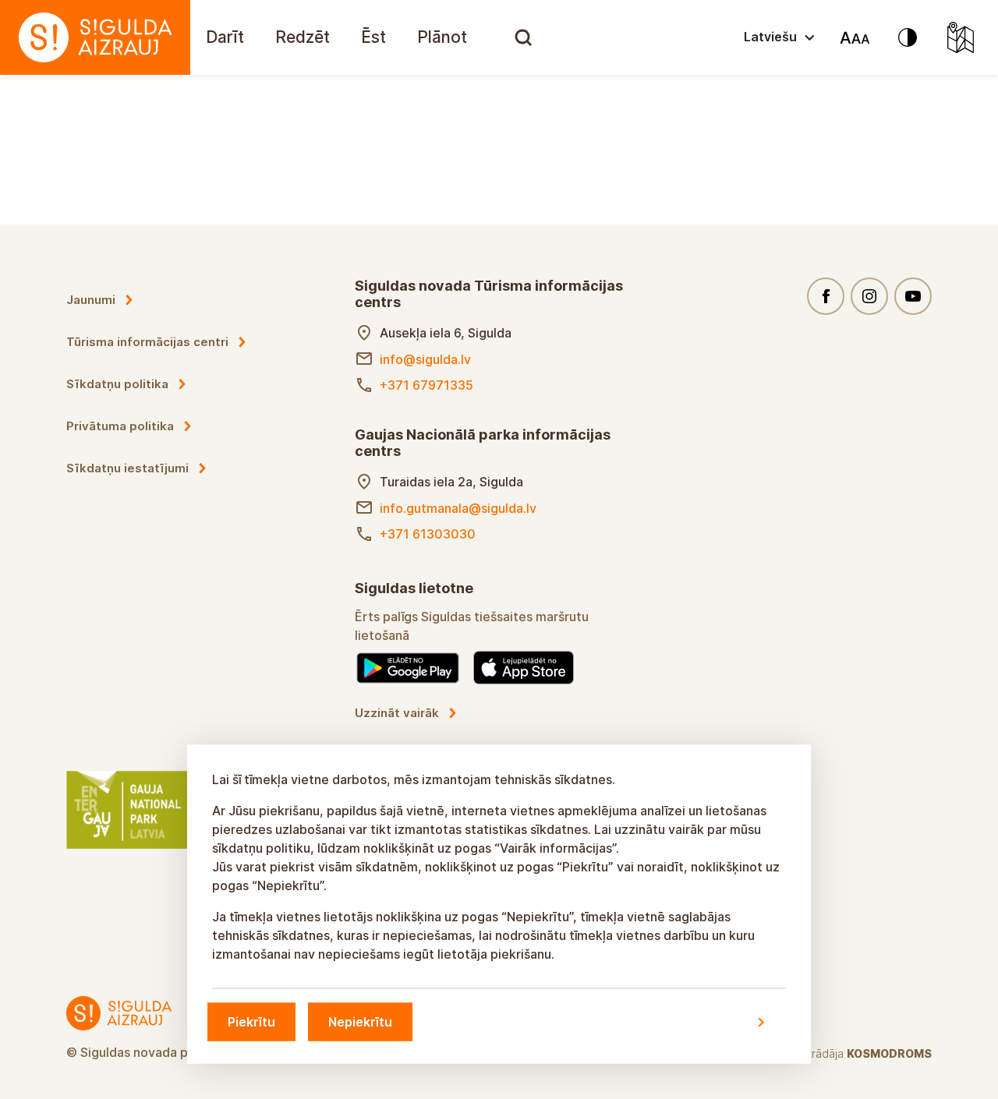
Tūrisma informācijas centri (147, 341)
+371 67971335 (426, 385)
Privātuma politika (120, 426)
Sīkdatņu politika (117, 383)
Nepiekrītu (360, 1022)
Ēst (373, 37)
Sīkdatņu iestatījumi (127, 468)
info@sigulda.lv (425, 359)
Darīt (225, 37)
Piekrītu (251, 1022)
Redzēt (302, 37)
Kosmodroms (889, 1053)
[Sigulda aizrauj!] (95, 37)
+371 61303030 (428, 534)
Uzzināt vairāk (397, 712)
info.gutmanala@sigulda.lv (458, 508)
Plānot (442, 37)
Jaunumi (90, 299)
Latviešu (770, 36)
